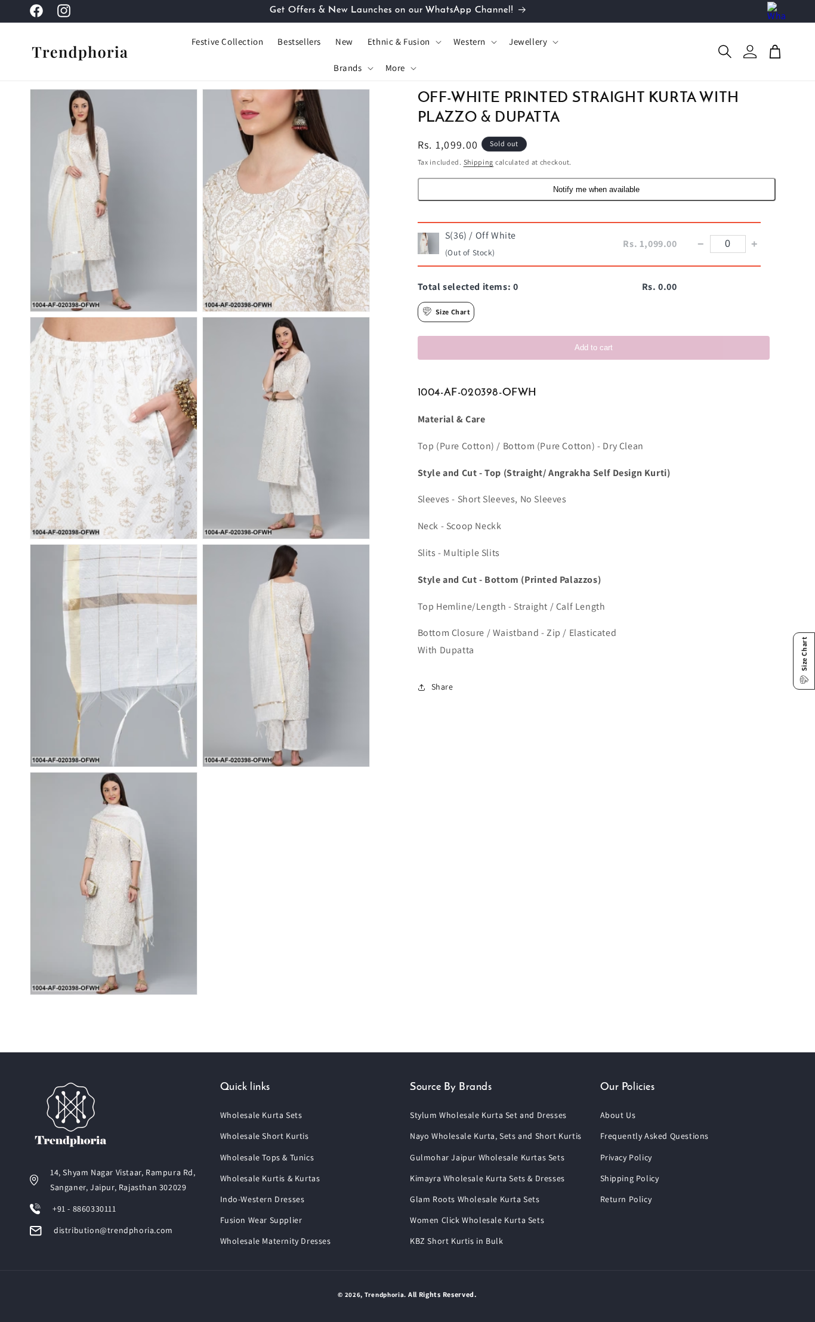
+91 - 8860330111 (84, 1208)
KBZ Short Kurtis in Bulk (456, 1240)
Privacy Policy (626, 1157)
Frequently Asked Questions (654, 1136)
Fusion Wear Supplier (261, 1220)
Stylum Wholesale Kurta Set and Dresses (488, 1115)
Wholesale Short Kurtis (264, 1136)
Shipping (479, 161)
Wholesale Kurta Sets (261, 1115)
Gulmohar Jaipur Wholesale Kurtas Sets (487, 1157)
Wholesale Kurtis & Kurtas (270, 1178)
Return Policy (626, 1199)
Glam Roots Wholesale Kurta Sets (475, 1199)
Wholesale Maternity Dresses (275, 1240)
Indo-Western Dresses (262, 1199)
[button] (403, 42)
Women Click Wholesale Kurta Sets (477, 1220)
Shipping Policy (629, 1178)
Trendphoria (385, 1294)
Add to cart (594, 346)
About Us (618, 1115)
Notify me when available (596, 188)
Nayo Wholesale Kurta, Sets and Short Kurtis (496, 1136)
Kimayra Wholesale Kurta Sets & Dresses (487, 1178)
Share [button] (442, 686)
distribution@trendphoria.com (113, 1230)
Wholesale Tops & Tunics (267, 1157)
